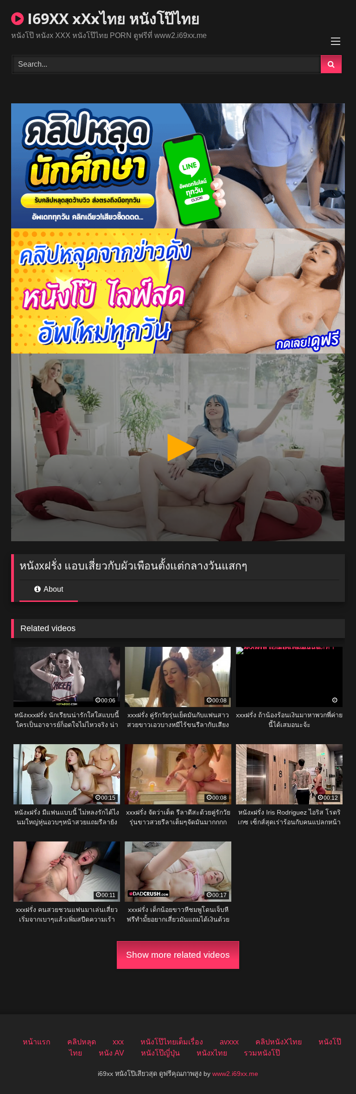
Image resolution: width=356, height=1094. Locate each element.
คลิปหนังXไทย (278, 1042)
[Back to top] (327, 1066)
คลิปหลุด (81, 1042)
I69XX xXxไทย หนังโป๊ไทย (112, 18)
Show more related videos (178, 955)
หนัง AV (111, 1053)
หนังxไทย (212, 1053)
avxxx (229, 1042)
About (52, 589)
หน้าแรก (37, 1042)
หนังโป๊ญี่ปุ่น (160, 1053)
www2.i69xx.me (235, 1073)
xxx (118, 1042)
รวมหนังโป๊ (262, 1053)
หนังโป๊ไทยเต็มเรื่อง (171, 1042)
